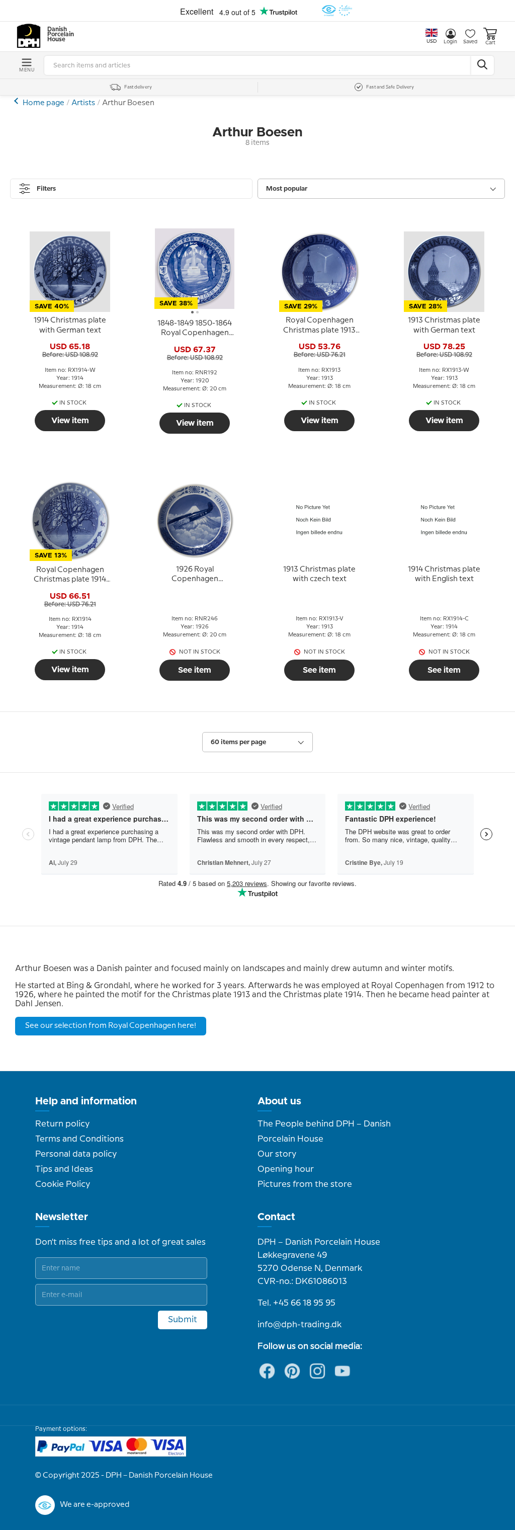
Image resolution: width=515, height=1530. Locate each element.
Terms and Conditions (79, 1139)
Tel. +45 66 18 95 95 (296, 1303)
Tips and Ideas (64, 1169)
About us (279, 1101)
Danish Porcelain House (57, 34)
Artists (83, 103)
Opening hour (286, 1169)
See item (194, 670)
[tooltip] (70, 326)
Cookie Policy (62, 1184)
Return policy (62, 1124)
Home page (43, 103)
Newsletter (61, 1217)
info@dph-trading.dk (299, 1325)
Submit (182, 1320)
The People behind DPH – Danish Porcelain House (324, 1131)
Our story (277, 1154)
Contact (276, 1217)
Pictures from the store (305, 1184)
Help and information (86, 1101)
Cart (490, 42)
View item (70, 421)
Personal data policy (76, 1154)
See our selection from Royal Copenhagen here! (110, 1025)
